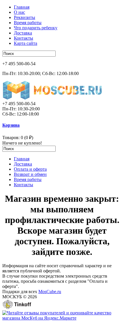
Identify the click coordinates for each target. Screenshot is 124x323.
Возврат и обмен (30, 174)
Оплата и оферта (30, 169)
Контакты (23, 38)
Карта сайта (25, 43)
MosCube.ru (49, 291)
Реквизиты (24, 17)
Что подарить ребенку (35, 27)
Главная (21, 7)
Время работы (28, 22)
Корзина (11, 125)
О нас (19, 12)
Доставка (23, 32)
